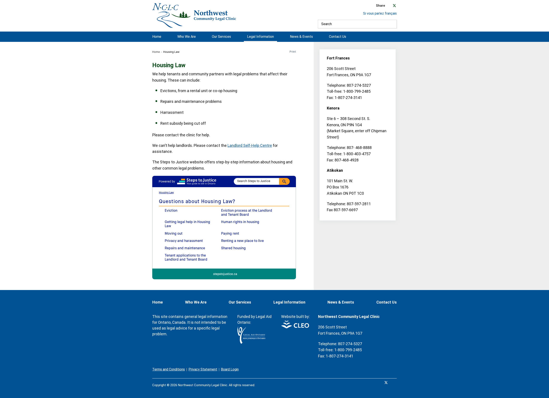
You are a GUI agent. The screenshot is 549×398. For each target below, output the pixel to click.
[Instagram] (395, 382)
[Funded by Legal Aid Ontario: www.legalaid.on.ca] (251, 342)
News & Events (301, 37)
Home (156, 37)
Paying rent (230, 233)
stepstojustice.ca (225, 274)
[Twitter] (386, 382)
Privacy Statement (203, 369)
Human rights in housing (240, 222)
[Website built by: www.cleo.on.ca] (295, 327)
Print (293, 51)
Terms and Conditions (168, 369)
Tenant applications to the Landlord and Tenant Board (186, 257)
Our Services (221, 37)
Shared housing (233, 248)
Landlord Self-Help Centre (250, 145)
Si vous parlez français (380, 13)
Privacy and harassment (184, 241)
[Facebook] (376, 382)
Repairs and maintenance (185, 248)
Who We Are (186, 37)
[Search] (392, 24)
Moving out (173, 233)
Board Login (230, 369)
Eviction (171, 211)
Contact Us (337, 37)
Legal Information (260, 37)
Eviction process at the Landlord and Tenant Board (246, 213)
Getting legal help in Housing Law (187, 224)
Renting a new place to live (242, 241)
